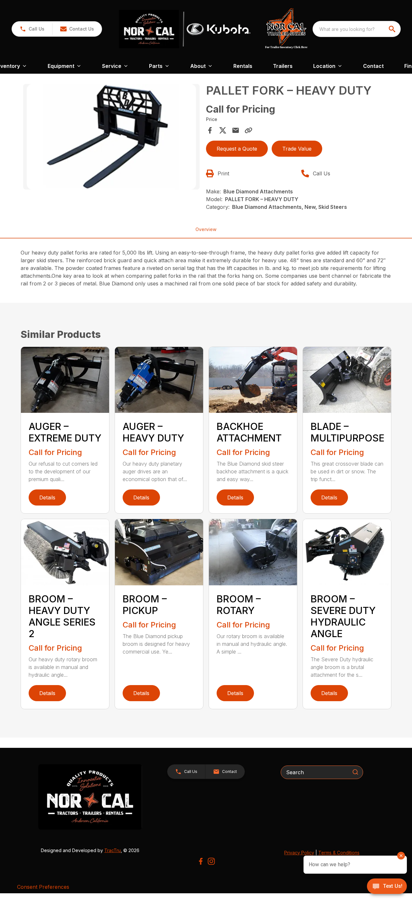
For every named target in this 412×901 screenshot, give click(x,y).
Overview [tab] (206, 229)
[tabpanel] (111, 138)
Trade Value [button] (297, 148)
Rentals (242, 66)
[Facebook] (201, 861)
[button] (32, 29)
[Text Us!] (387, 887)
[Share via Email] (235, 130)
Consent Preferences (43, 887)
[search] (392, 29)
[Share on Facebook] (210, 130)
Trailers (283, 66)
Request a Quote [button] (237, 148)
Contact (373, 66)
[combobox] (356, 29)
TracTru (112, 850)
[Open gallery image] (111, 137)
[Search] (355, 772)
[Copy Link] (248, 130)
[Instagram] (211, 861)
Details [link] (47, 497)
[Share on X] (223, 130)
